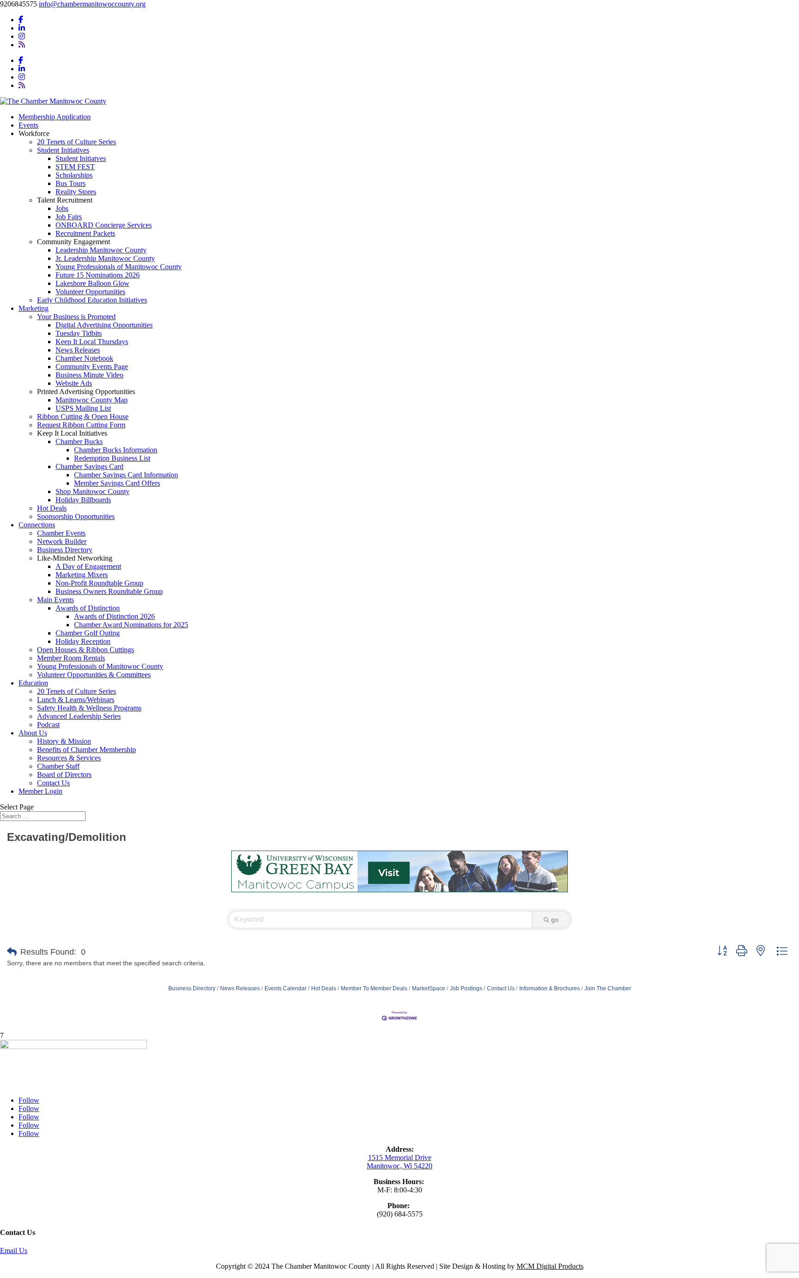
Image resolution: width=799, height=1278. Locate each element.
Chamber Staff (58, 766)
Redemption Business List (112, 458)
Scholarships (73, 175)
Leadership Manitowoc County (101, 250)
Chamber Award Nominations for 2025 (131, 625)
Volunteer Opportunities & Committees (94, 675)
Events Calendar (285, 988)
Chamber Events (61, 533)
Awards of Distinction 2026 (114, 616)
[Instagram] (21, 36)
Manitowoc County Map (91, 400)
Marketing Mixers (81, 575)
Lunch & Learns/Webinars (75, 700)
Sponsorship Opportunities (76, 516)
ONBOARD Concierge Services (103, 225)
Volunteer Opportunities (90, 292)
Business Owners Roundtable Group (109, 591)
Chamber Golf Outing (87, 633)
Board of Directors (64, 774)
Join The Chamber (607, 988)
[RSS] (21, 45)
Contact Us (53, 783)
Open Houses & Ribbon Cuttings (85, 650)
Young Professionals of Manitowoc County (118, 267)
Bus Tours (70, 183)
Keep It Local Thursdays (91, 342)
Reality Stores (75, 192)
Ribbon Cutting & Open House (83, 416)
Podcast (48, 725)
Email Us (13, 1250)
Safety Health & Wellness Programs (89, 708)
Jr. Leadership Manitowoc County (105, 258)
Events (28, 125)
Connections (36, 525)
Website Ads (73, 383)
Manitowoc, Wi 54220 (399, 1166)
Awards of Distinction (87, 608)
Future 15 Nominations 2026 (97, 275)
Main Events (55, 600)
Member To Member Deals (374, 988)
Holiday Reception (83, 641)
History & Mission (64, 741)
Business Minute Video (89, 375)
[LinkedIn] (21, 28)
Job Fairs (68, 217)
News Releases (77, 350)
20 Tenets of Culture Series (76, 142)
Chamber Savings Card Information (126, 475)
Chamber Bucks (79, 441)
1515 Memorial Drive (399, 1157)
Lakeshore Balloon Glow (92, 283)
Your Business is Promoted (76, 317)
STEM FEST (75, 167)
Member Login (40, 791)
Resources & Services (69, 758)
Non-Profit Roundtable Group (99, 583)
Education (33, 683)
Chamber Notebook (84, 358)
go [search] (555, 919)
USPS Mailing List (83, 408)
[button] (12, 952)
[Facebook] (20, 20)
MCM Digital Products (550, 1266)
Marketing (33, 308)
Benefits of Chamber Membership (86, 749)
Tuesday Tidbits (78, 333)
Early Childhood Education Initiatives (92, 300)
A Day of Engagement (88, 566)
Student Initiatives (63, 150)
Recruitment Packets (85, 233)
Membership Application (54, 117)
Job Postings (466, 988)
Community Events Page (91, 366)
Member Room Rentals (71, 658)
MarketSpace (428, 988)
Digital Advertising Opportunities (104, 325)
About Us (32, 733)
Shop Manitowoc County (92, 491)
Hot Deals (52, 508)
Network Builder (61, 541)
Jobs (61, 208)
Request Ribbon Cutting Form (81, 425)
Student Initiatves (80, 158)
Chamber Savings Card (89, 466)
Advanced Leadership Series (79, 716)
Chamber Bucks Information (115, 450)
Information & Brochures (549, 988)
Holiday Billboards (83, 500)
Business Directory (64, 550)
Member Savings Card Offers (117, 483)
